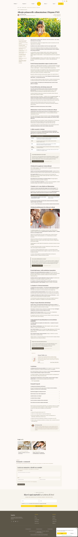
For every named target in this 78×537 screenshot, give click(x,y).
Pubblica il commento (21, 484)
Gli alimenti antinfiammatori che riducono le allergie (23, 52)
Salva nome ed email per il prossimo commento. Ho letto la (27, 481)
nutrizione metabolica (35, 57)
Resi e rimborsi (54, 519)
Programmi (24, 3)
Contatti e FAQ (54, 521)
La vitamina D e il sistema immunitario (22, 56)
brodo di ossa (33, 243)
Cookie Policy (63, 535)
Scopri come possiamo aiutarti (37, 265)
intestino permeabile (54, 96)
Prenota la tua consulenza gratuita (38, 161)
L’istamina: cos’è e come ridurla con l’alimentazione (23, 50)
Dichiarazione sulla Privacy (68, 535)
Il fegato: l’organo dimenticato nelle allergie (23, 58)
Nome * (18, 477)
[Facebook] (11, 521)
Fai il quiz (60, 3)
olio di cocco (52, 329)
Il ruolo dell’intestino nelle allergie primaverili (23, 43)
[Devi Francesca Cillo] (18, 15)
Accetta (62, 533)
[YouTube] (15, 521)
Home (18, 7)
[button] (76, 528)
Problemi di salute (24, 7)
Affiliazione (53, 523)
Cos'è (35, 516)
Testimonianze (37, 521)
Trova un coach (37, 523)
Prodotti (33, 3)
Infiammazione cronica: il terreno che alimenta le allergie (23, 45)
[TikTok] (17, 521)
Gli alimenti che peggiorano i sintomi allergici (22, 48)
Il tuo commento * (20, 470)
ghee (48, 329)
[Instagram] (13, 521)
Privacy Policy (35, 481)
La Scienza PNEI (37, 519)
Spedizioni (53, 516)
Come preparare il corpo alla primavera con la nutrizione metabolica (22, 61)
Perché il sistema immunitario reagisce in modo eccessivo (23, 41)
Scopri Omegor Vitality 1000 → (54, 362)
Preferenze (71, 533)
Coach (54, 3)
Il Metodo (15, 3)
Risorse (45, 3)
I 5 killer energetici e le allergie (23, 46)
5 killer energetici (36, 167)
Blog (20, 7)
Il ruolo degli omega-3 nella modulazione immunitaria (22, 54)
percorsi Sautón (36, 380)
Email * (40, 477)
